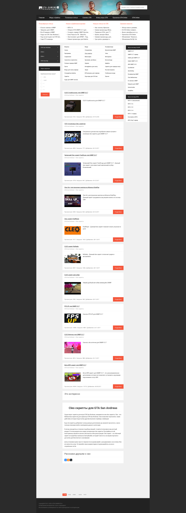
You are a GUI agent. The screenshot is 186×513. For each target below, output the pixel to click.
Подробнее (118, 117)
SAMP (45, 80)
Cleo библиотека (132, 77)
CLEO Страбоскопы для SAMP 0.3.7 (76, 93)
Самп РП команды (46, 39)
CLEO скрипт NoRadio (71, 246)
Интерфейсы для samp (91, 66)
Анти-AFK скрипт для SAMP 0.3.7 (75, 365)
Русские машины (110, 70)
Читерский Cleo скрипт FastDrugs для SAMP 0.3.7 (80, 155)
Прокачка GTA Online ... (129, 34)
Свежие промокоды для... (103, 37)
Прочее (107, 76)
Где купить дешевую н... (103, 39)
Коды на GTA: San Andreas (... (50, 34)
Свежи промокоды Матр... (103, 30)
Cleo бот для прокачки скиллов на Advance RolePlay (81, 187)
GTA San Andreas (69, 95)
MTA (45, 77)
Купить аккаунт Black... (102, 34)
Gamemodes (131, 87)
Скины (66, 50)
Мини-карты (88, 56)
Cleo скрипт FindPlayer (71, 219)
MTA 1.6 (70, 27)
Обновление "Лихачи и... (130, 37)
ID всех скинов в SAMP (48, 27)
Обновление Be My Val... (130, 39)
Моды (86, 47)
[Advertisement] (93, 476)
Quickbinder (131, 67)
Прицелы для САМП (47, 30)
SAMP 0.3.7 (131, 51)
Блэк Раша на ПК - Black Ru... (77, 34)
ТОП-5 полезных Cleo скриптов (74, 124)
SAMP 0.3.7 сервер (133, 54)
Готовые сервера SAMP (70, 63)
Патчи (66, 66)
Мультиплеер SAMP (110, 50)
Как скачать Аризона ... (102, 27)
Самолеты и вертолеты (70, 60)
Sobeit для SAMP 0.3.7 (134, 57)
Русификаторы (109, 47)
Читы (106, 53)
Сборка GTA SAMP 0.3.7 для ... (77, 30)
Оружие (87, 63)
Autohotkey (131, 71)
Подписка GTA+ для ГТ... (103, 32)
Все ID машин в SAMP (47, 32)
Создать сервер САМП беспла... (78, 32)
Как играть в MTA (132, 117)
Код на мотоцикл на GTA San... (50, 37)
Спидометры (88, 50)
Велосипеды (108, 60)
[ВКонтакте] (65, 460)
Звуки (86, 70)
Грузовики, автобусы (90, 60)
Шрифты (107, 63)
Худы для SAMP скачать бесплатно (71, 80)
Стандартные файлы (70, 73)
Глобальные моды (110, 73)
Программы (67, 53)
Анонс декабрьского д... (130, 32)
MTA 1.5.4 (130, 110)
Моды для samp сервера (71, 70)
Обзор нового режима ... (130, 27)
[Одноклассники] (68, 460)
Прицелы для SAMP (133, 84)
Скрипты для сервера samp (112, 66)
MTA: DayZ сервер (133, 120)
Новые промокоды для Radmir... (78, 39)
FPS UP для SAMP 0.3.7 (72, 306)
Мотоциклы (108, 56)
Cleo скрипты (88, 53)
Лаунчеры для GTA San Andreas (91, 77)
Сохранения (67, 56)
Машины (66, 47)
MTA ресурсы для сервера (92, 73)
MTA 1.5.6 (130, 104)
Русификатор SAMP (133, 74)
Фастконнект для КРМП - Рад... (78, 37)
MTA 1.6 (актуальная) (134, 100)
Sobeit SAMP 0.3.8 (132, 61)
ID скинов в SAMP (133, 80)
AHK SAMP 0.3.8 (132, 64)
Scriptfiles (130, 90)
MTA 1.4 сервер (132, 113)
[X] (71, 460)
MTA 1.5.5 (130, 107)
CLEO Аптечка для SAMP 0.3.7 (74, 334)
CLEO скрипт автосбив (72, 275)
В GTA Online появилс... (129, 30)
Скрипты (66, 76)
